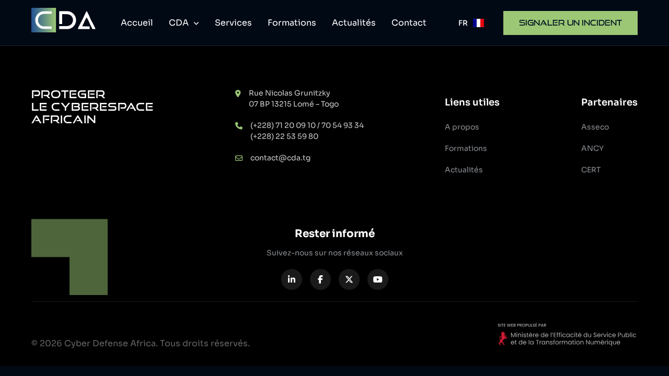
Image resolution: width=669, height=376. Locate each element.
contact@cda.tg (280, 157)
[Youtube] (377, 279)
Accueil (137, 22)
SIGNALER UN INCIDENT (570, 22)
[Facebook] (320, 279)
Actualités (354, 22)
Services (233, 22)
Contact (408, 22)
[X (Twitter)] (349, 279)
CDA (180, 22)
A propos (462, 127)
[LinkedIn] (291, 279)
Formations (292, 22)
